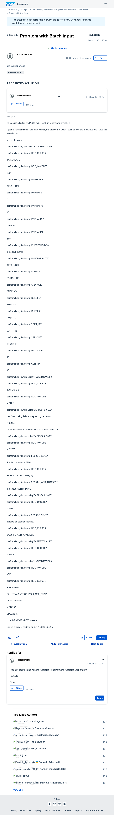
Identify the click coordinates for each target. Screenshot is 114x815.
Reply (99, 698)
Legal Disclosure (52, 810)
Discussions (83, 10)
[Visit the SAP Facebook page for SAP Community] (49, 804)
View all (17, 790)
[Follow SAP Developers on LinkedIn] (64, 804)
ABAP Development (15, 72)
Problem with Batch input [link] (18, 13)
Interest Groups (36, 10)
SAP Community (13, 10)
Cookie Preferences (94, 810)
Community (22, 4)
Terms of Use (25, 810)
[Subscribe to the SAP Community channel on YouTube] (59, 804)
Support (79, 810)
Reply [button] (102, 637)
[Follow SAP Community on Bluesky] (54, 804)
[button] (96, 58)
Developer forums (80, 20)
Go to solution (59, 48)
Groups (24, 10)
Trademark (68, 810)
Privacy (14, 810)
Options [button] (104, 35)
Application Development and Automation (60, 10)
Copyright (38, 810)
